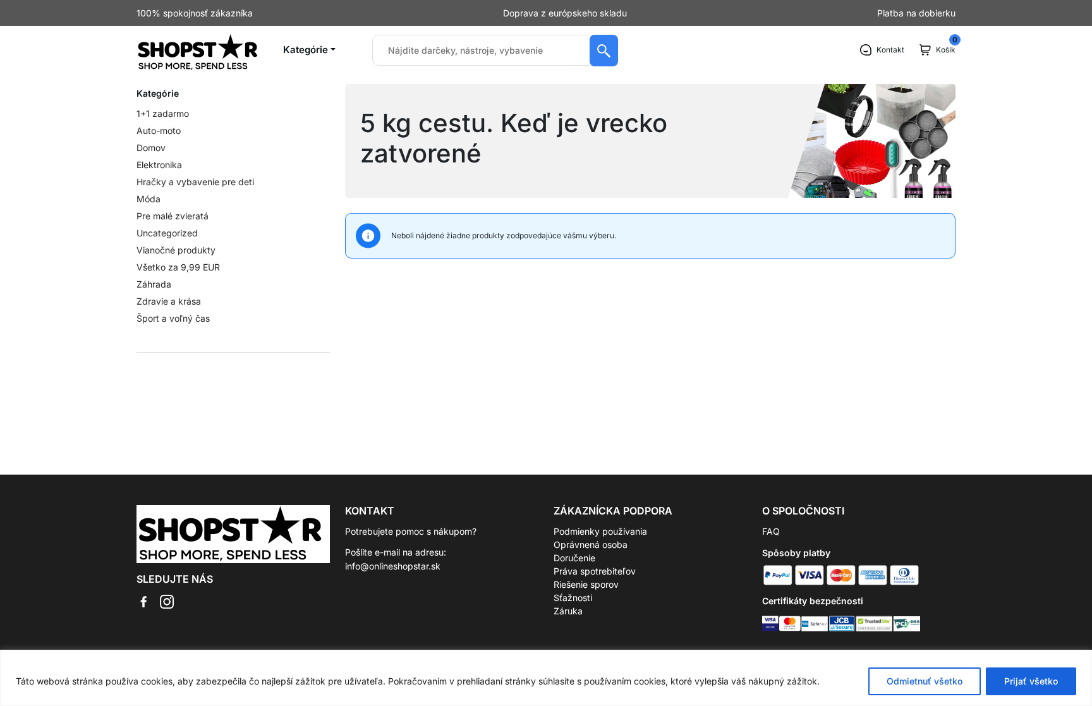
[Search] (604, 50)
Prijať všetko (1031, 681)
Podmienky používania (600, 531)
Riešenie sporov (586, 584)
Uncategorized (167, 233)
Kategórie (305, 50)
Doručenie (574, 557)
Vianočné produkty (175, 250)
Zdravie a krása (168, 301)
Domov (151, 147)
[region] (546, 678)
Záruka (568, 611)
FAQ (771, 531)
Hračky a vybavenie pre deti (195, 181)
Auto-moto (158, 130)
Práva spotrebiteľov (595, 571)
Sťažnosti (573, 597)
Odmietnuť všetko (924, 681)
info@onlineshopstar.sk (392, 566)
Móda (148, 198)
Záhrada (153, 284)
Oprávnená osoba (591, 544)
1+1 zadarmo (162, 113)
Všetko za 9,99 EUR (178, 267)
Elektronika (159, 164)
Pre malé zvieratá (172, 215)
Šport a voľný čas (173, 318)
